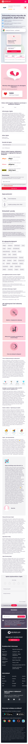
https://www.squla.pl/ (7, 144)
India (13, 681)
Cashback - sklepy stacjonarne (16, 654)
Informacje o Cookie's (5, 662)
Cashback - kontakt (16, 657)
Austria (23, 676)
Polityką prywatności (8, 185)
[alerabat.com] (6, 1)
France (23, 678)
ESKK (3, 107)
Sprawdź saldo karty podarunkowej (17, 668)
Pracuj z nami (15, 662)
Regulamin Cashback (4, 654)
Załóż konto (14, 640)
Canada (14, 685)
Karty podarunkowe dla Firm (18, 665)
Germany (4, 681)
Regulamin (4, 651)
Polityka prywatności (5, 658)
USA (3, 685)
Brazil (3, 678)
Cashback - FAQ (16, 651)
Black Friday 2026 (16, 660)
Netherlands (25, 685)
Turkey (3, 676)
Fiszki (15, 107)
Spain (3, 683)
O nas (3, 649)
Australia (14, 676)
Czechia (14, 678)
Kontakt (4, 665)
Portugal (14, 683)
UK (22, 683)
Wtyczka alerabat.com (17, 649)
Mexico (23, 681)
